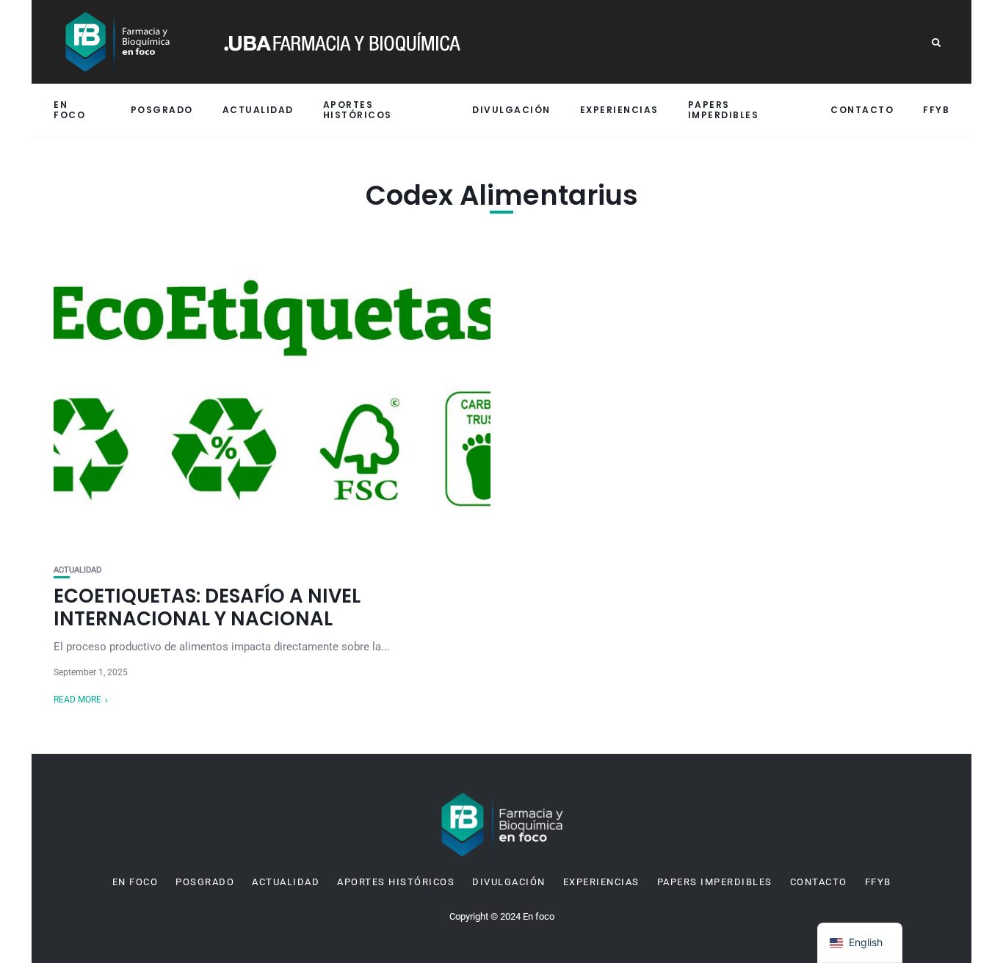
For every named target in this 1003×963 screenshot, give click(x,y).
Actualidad (258, 109)
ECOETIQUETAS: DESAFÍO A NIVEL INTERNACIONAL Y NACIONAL (207, 607)
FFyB (936, 109)
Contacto (862, 109)
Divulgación (511, 109)
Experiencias (619, 109)
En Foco (69, 109)
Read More (77, 699)
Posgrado (162, 109)
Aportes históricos (357, 109)
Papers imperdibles (723, 109)
